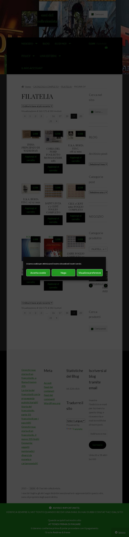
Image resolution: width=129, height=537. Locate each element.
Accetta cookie (38, 272)
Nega (63, 272)
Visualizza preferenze (90, 272)
